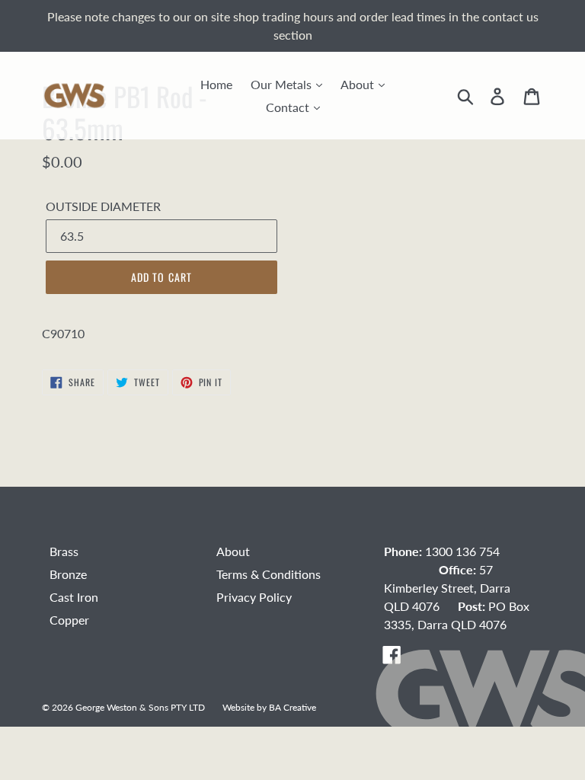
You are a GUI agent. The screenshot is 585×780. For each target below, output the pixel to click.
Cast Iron (74, 597)
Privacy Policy (254, 597)
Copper (69, 619)
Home (216, 84)
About (358, 84)
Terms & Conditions (268, 574)
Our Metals (283, 84)
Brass (64, 551)
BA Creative (292, 707)
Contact (289, 107)
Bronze (68, 574)
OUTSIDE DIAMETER (103, 206)
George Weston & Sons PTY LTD (140, 707)
